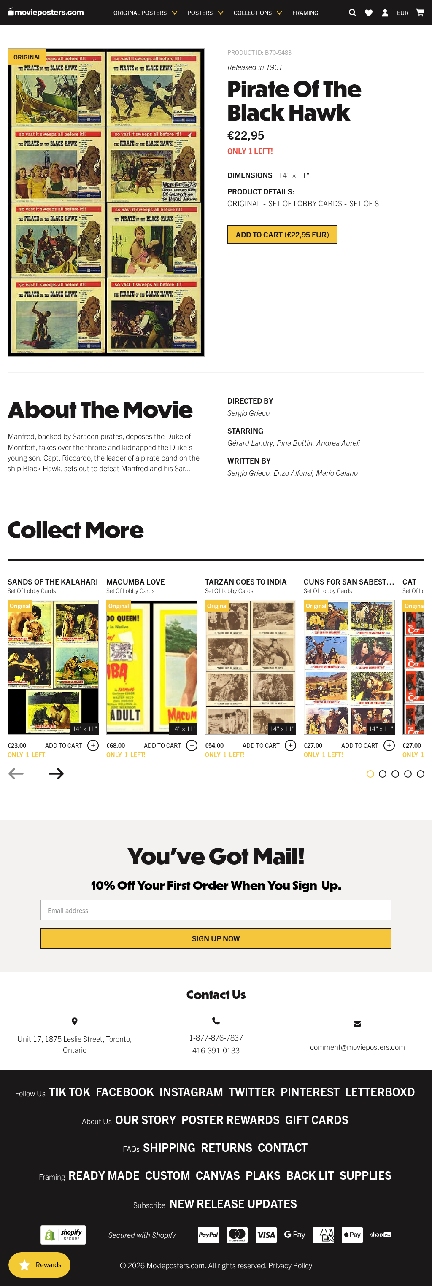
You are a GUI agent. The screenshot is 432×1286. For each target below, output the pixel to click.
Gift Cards (316, 1119)
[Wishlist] (368, 12)
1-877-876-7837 (216, 1037)
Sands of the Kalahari (53, 581)
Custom (167, 1175)
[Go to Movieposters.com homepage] (46, 11)
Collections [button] (253, 12)
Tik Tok (69, 1091)
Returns (226, 1147)
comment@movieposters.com (357, 1046)
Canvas (218, 1175)
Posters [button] (200, 12)
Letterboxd (380, 1091)
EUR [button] (402, 12)
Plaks (263, 1175)
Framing (305, 12)
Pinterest (310, 1091)
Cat (409, 581)
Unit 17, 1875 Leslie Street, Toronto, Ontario (74, 1044)
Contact (283, 1147)
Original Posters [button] (140, 12)
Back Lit (310, 1175)
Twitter (252, 1091)
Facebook (125, 1091)
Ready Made (104, 1175)
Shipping (169, 1147)
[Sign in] (385, 12)
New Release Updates (233, 1203)
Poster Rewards (230, 1119)
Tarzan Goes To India (246, 581)
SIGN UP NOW (216, 938)
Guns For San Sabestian (351, 581)
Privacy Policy (290, 1265)
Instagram (191, 1091)
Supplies (366, 1175)
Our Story (145, 1119)
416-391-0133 (216, 1050)
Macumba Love (135, 581)
